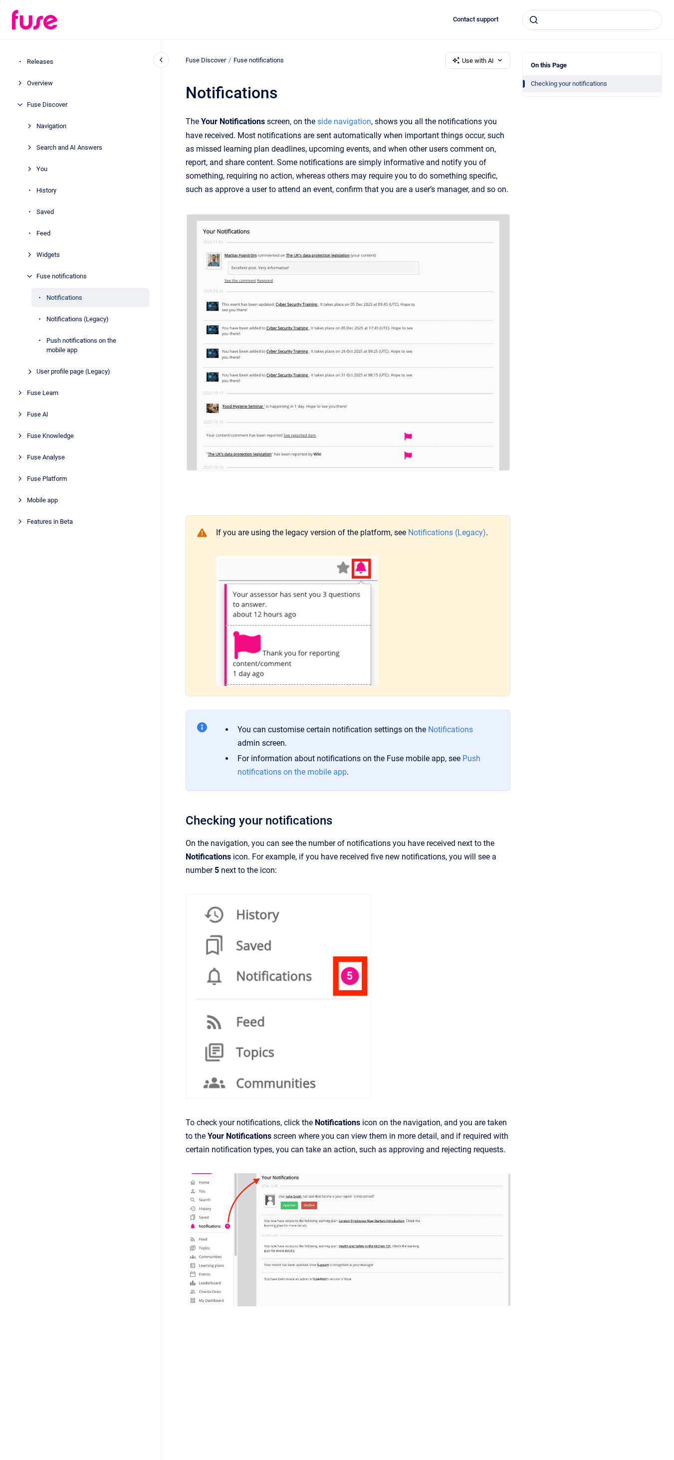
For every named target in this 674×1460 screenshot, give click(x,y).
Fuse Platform (47, 478)
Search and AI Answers (69, 147)
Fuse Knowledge (50, 435)
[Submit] (534, 20)
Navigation (51, 126)
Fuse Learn (42, 393)
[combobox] (592, 19)
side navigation (344, 121)
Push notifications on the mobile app (81, 345)
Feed (43, 233)
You (41, 169)
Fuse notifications (61, 276)
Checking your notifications (569, 83)
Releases (40, 61)
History (46, 190)
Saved (45, 211)
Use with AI (478, 60)
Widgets (48, 254)
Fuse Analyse (46, 457)
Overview (40, 83)
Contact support (475, 19)
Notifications (64, 297)
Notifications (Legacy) (77, 319)
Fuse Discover (47, 104)
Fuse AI (37, 414)
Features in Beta (50, 521)
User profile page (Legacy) (73, 371)
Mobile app (42, 500)
